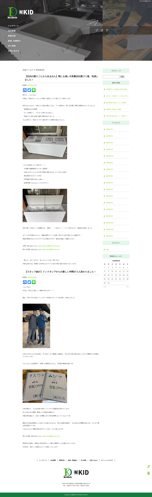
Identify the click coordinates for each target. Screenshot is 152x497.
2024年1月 (109, 203)
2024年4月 (109, 189)
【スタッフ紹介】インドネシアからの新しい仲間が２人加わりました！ (60, 271)
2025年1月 (109, 183)
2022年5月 (109, 236)
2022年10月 (110, 229)
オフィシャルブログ (107, 460)
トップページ (14, 25)
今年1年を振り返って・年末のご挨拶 (117, 116)
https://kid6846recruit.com (51, 249)
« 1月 (104, 287)
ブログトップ (116, 71)
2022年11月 (110, 223)
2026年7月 (109, 129)
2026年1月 (109, 149)
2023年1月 (109, 216)
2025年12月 (110, 156)
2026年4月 (109, 143)
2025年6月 (109, 176)
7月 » (127, 287)
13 (124, 271)
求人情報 (14, 45)
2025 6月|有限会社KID (145, 1)
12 (120, 271)
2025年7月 (109, 169)
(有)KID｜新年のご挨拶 (113, 109)
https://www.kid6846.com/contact (49, 246)
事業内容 (14, 35)
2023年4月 (109, 209)
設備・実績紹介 (14, 40)
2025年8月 (109, 163)
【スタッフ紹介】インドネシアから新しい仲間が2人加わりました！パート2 (117, 96)
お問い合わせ (14, 50)
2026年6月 (109, 136)
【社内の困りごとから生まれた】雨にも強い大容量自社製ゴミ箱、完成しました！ (61, 78)
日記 (107, 249)
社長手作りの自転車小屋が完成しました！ (117, 89)
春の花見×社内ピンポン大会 (115, 103)
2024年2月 (109, 196)
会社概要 (14, 30)
